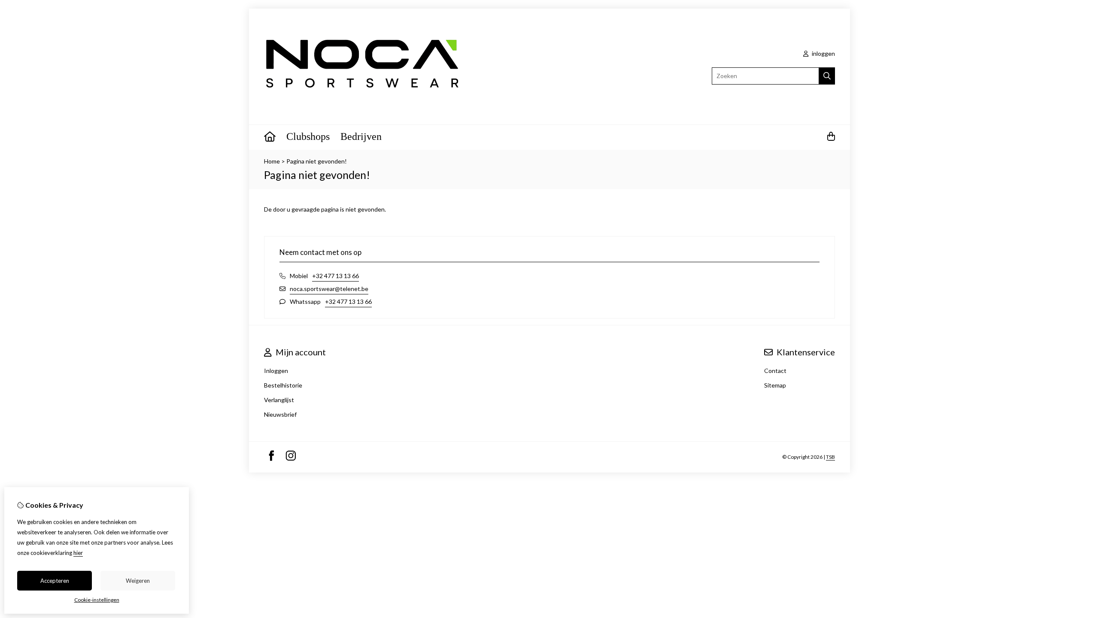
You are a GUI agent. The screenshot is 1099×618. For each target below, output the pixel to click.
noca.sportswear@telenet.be (329, 288)
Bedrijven (361, 136)
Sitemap (775, 385)
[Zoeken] (827, 76)
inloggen (823, 53)
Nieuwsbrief (280, 414)
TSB (830, 457)
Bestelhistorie (283, 385)
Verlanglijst (279, 399)
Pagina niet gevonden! (316, 161)
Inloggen (276, 370)
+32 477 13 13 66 (335, 275)
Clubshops (308, 136)
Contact (775, 370)
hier (78, 552)
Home (272, 161)
